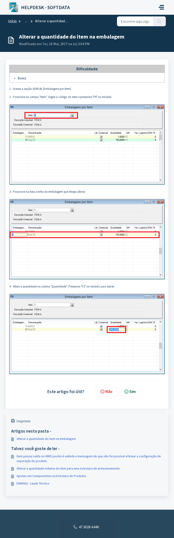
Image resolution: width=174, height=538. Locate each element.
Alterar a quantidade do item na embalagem (46, 439)
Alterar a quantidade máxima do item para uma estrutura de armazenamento (68, 468)
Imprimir (24, 421)
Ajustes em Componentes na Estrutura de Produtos (51, 476)
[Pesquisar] (159, 21)
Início (12, 21)
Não (108, 391)
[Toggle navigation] (161, 7)
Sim (132, 391)
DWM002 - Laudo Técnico (33, 483)
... (26, 21)
